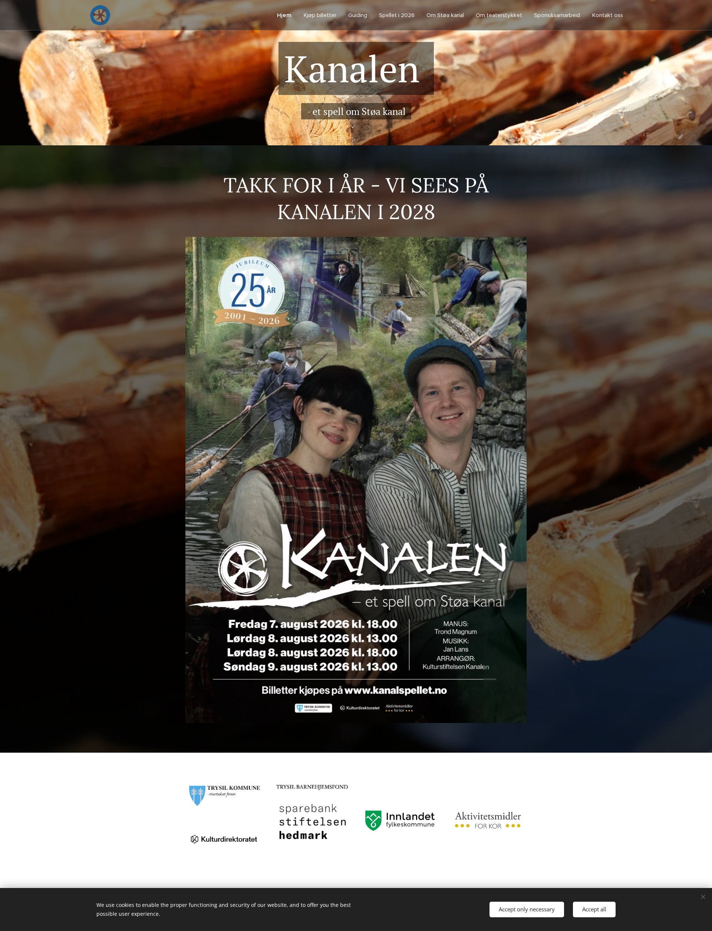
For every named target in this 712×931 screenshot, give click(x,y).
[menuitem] (286, 15)
